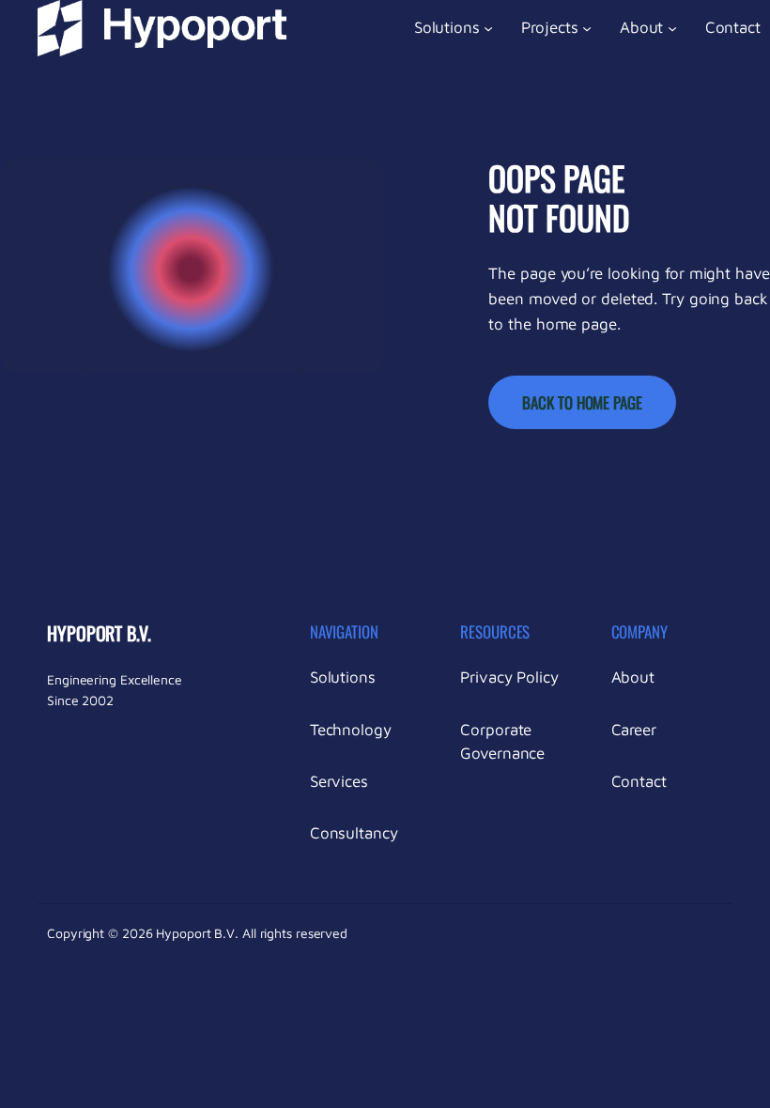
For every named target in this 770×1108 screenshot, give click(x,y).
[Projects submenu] (587, 28)
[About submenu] (672, 28)
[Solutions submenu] (488, 28)
